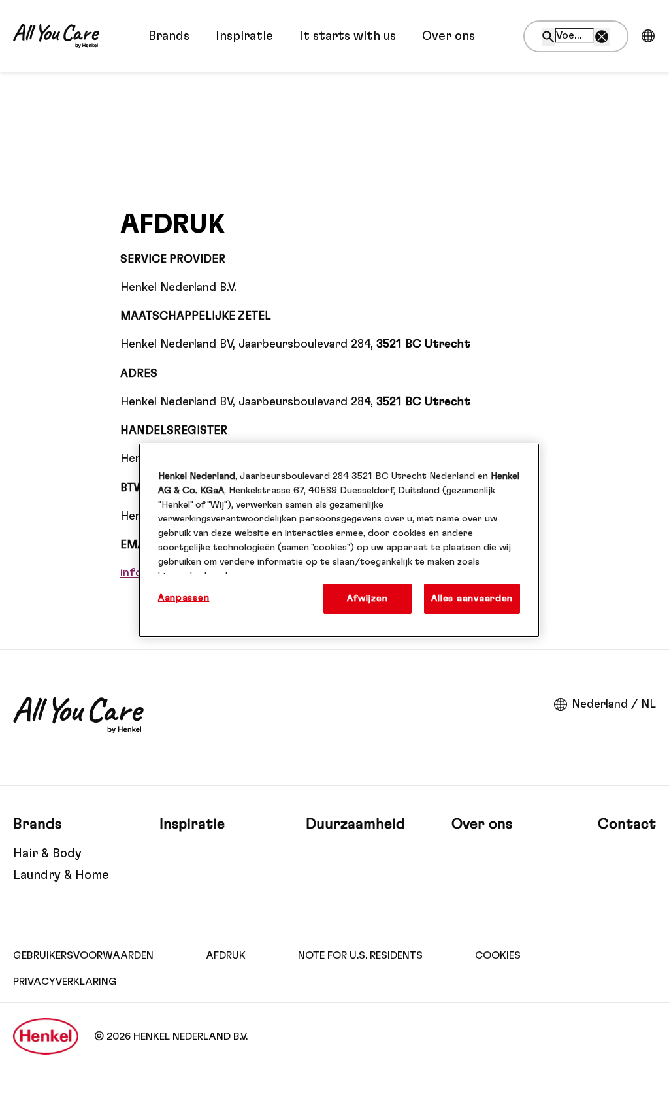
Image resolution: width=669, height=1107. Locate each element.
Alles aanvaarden (472, 598)
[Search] (548, 37)
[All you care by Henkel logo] (56, 36)
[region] (339, 540)
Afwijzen (367, 598)
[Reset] (602, 37)
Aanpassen (184, 598)
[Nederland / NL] (648, 36)
